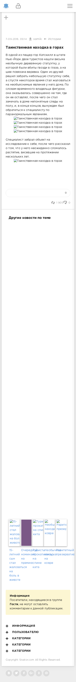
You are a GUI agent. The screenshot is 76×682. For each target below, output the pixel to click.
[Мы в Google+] (31, 673)
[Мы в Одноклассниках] (39, 673)
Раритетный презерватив (61, 552)
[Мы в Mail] (46, 673)
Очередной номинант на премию (26, 556)
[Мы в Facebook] (24, 673)
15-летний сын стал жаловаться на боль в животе (14, 565)
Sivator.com (26, 660)
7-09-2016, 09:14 (16, 39)
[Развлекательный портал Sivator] (6, 6)
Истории (54, 39)
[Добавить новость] (38, 6)
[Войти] (18, 6)
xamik (37, 39)
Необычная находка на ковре (49, 556)
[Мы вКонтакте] (9, 673)
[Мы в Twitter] (16, 673)
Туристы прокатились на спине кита (38, 558)
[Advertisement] (38, 368)
